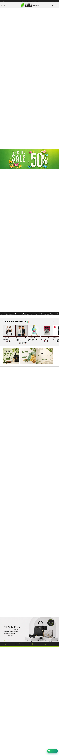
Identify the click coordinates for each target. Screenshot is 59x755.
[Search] (4, 5)
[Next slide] (54, 334)
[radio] (7, 341)
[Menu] (1, 5)
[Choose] (12, 334)
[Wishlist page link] (52, 5)
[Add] (37, 334)
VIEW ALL (54, 322)
